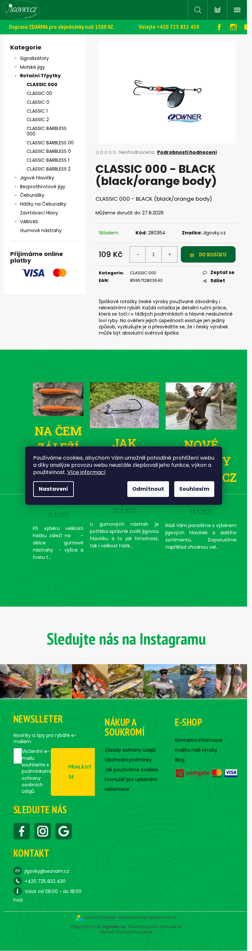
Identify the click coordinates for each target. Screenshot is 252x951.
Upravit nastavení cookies (126, 932)
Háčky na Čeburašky (43, 204)
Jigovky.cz (214, 232)
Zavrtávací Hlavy (39, 213)
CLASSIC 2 (38, 119)
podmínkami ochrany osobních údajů (36, 781)
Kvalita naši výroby (196, 750)
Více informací (86, 472)
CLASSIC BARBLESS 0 (49, 151)
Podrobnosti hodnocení (187, 152)
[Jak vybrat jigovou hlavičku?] (124, 405)
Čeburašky (32, 195)
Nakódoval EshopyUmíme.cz (147, 917)
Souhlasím (194, 489)
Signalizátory (34, 58)
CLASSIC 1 (37, 111)
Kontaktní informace (198, 740)
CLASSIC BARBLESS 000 (47, 131)
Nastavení (53, 489)
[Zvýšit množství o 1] (169, 254)
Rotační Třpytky (40, 75)
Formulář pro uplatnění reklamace (131, 784)
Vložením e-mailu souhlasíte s (36, 771)
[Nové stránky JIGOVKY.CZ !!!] (201, 405)
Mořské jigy (32, 67)
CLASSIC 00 (39, 93)
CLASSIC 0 (38, 102)
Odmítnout (148, 489)
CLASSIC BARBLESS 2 (49, 169)
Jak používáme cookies (131, 769)
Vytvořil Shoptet (99, 917)
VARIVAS (29, 221)
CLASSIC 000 (42, 84)
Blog (179, 760)
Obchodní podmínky (128, 760)
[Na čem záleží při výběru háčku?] (58, 398)
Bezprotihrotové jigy (42, 186)
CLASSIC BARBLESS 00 (50, 142)
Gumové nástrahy (41, 230)
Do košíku (213, 254)
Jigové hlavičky (37, 177)
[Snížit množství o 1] (138, 254)
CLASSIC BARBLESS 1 (48, 160)
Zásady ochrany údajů (130, 750)
